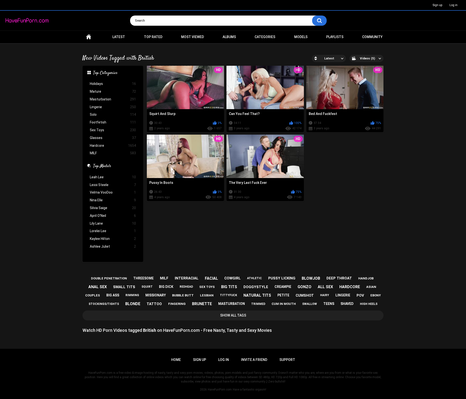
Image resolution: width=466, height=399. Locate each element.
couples (92, 295)
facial (211, 278)
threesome (143, 278)
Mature (113, 91)
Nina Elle (113, 200)
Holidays (113, 84)
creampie (283, 287)
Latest (118, 37)
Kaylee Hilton (113, 239)
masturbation (231, 304)
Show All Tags (233, 315)
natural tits (257, 295)
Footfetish (113, 122)
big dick (166, 287)
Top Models (102, 166)
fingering (177, 304)
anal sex (97, 287)
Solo (113, 114)
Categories (265, 37)
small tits (124, 287)
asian (371, 287)
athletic (254, 278)
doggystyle (255, 287)
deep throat (339, 278)
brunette (202, 303)
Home (89, 37)
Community (372, 37)
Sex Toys (113, 130)
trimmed (258, 304)
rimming (132, 295)
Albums (229, 37)
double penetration (109, 278)
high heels (368, 304)
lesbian (207, 295)
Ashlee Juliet (113, 246)
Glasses (113, 138)
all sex (325, 287)
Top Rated (153, 37)
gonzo (304, 287)
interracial (187, 278)
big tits (229, 287)
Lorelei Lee (113, 231)
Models (301, 37)
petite (283, 295)
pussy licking (281, 278)
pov (360, 295)
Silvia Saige (113, 208)
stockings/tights (104, 304)
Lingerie (113, 107)
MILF (113, 153)
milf (164, 278)
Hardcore (113, 145)
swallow (309, 304)
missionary (155, 295)
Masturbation (113, 99)
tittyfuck (228, 295)
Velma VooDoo (113, 192)
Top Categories (105, 73)
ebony (375, 295)
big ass (112, 295)
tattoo (154, 304)
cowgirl (232, 278)
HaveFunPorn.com (220, 389)
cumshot (305, 295)
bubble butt (183, 295)
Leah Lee (113, 177)
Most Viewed (192, 37)
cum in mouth (284, 304)
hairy (324, 295)
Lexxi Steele (113, 185)
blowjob (311, 278)
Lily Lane (113, 223)
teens (328, 304)
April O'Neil (113, 216)
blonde (132, 303)
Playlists (334, 37)
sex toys (207, 287)
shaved (347, 304)
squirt (147, 286)
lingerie (342, 295)
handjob (366, 278)
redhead (186, 286)
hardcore (349, 287)
